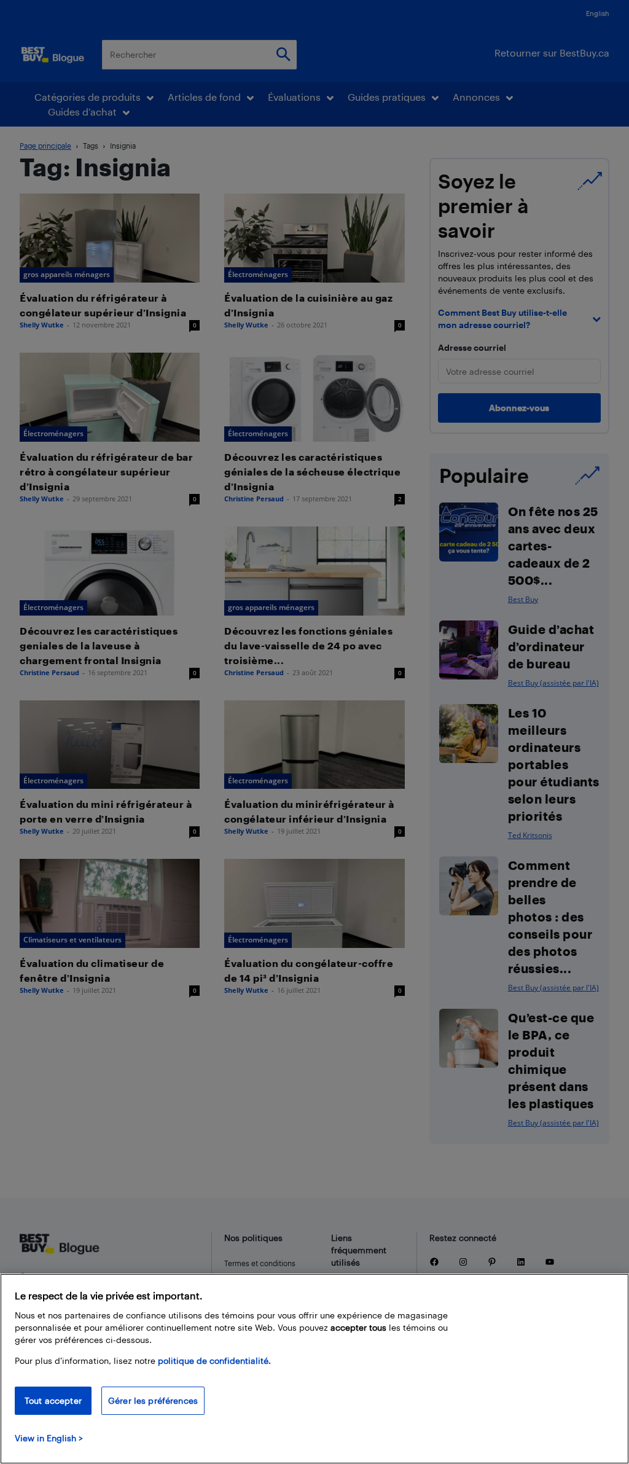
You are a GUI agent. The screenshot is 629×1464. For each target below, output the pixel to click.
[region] (314, 1369)
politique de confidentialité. (214, 1360)
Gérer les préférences (153, 1400)
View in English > (49, 1438)
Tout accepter (53, 1400)
